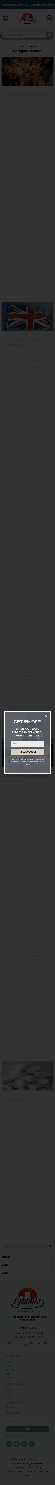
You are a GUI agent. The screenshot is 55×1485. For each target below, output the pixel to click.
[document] (27, 742)
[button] (46, 716)
